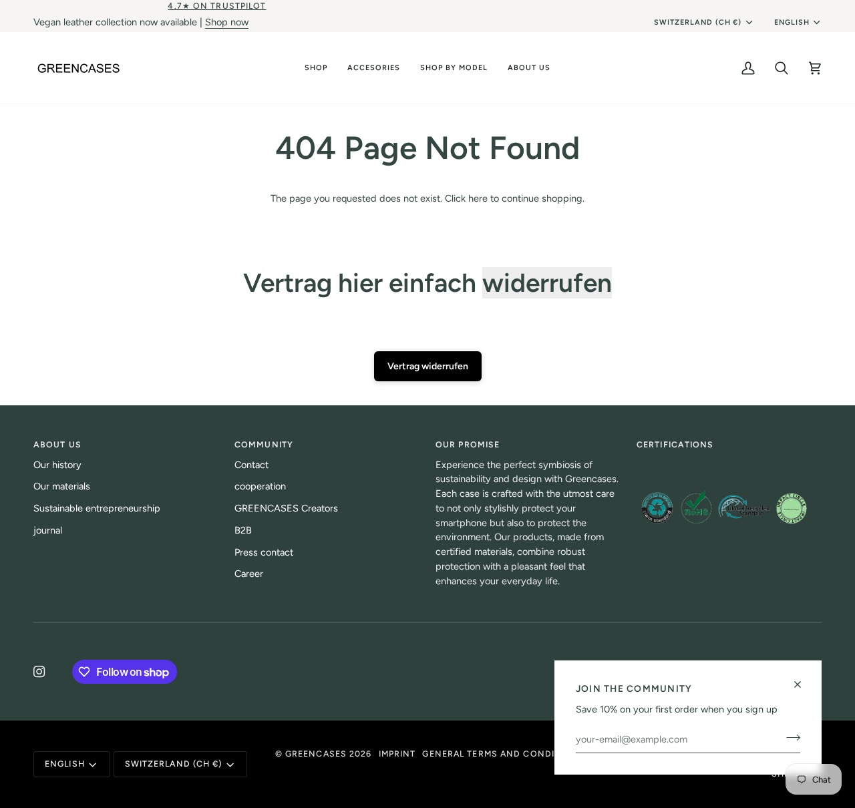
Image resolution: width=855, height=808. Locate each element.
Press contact (263, 552)
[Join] (789, 737)
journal (47, 530)
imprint (397, 754)
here (478, 198)
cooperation (260, 486)
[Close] (803, 684)
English (792, 22)
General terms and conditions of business (535, 754)
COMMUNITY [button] (263, 444)
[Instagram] (39, 672)
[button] (316, 68)
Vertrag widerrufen (427, 366)
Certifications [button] (675, 444)
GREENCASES (316, 754)
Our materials (61, 486)
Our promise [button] (468, 444)
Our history (57, 465)
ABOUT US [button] (57, 444)
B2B (243, 530)
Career (248, 574)
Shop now (226, 22)
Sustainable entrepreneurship (96, 508)
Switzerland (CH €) (698, 22)
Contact (251, 465)
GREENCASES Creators (286, 508)
